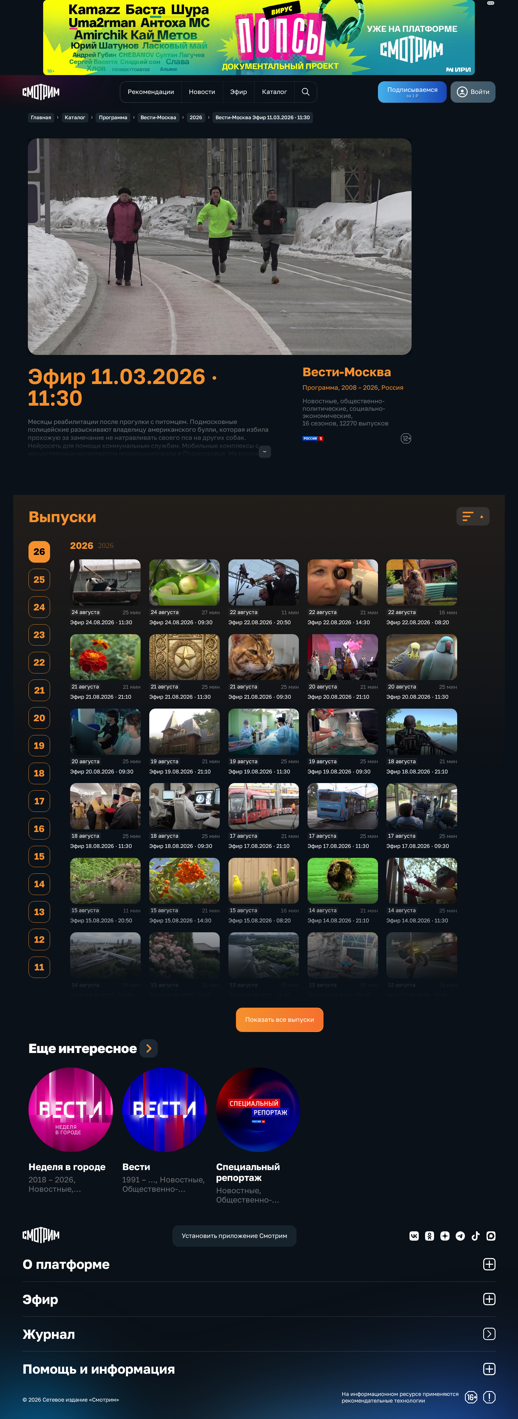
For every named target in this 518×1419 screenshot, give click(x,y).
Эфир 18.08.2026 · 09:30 (180, 846)
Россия (392, 387)
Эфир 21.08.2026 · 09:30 (259, 696)
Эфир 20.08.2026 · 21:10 (338, 696)
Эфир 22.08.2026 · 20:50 (259, 622)
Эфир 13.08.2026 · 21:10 (180, 995)
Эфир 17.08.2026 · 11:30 (338, 846)
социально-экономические (343, 412)
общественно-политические (343, 404)
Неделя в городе (67, 1166)
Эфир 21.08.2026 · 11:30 (180, 696)
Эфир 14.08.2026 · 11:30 (417, 920)
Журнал (48, 1334)
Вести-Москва (158, 117)
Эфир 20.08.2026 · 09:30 (101, 771)
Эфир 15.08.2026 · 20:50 (101, 920)
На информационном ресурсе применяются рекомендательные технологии (400, 1397)
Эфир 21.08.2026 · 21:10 (100, 696)
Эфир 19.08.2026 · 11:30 (259, 771)
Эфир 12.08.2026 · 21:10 (417, 995)
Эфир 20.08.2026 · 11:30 (417, 696)
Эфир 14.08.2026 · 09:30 (101, 995)
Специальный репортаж (248, 1172)
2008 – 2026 (359, 387)
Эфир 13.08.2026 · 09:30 (339, 995)
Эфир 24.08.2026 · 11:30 (101, 622)
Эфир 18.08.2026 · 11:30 (101, 846)
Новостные (319, 401)
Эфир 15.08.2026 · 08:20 (259, 920)
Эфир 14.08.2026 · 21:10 (338, 920)
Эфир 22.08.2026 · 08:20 (417, 622)
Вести (136, 1166)
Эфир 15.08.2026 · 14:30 (180, 920)
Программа (113, 117)
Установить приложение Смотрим (234, 1235)
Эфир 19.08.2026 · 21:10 (180, 771)
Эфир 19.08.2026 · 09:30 (339, 771)
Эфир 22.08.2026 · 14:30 (339, 622)
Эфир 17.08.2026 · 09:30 (417, 846)
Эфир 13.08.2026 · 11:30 (259, 995)
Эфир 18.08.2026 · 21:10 (417, 771)
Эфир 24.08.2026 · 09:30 (181, 622)
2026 (196, 117)
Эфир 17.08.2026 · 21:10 (259, 846)
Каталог (75, 117)
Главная (41, 117)
